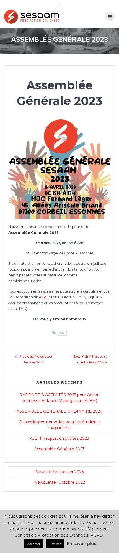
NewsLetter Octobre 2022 (59, 482)
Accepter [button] (33, 544)
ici (45, 297)
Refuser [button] (55, 544)
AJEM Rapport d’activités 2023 (59, 438)
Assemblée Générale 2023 (59, 448)
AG (62, 333)
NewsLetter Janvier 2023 (59, 471)
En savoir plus (81, 543)
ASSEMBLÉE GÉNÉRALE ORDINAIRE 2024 (59, 411)
